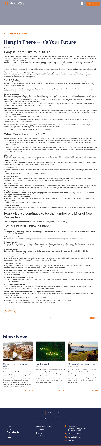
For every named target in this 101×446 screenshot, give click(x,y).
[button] (15, 33)
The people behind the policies (81, 364)
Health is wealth (42, 364)
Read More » (29, 390)
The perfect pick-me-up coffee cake (17, 365)
